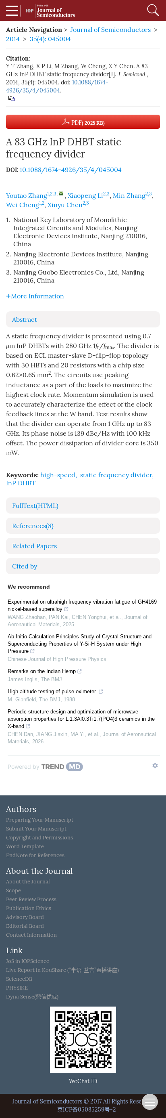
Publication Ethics (28, 908)
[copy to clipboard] (11, 97)
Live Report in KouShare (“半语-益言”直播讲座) (62, 970)
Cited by (24, 566)
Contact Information (31, 935)
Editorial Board (25, 926)
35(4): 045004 (50, 39)
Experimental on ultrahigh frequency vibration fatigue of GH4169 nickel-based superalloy (82, 605)
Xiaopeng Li (85, 195)
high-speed (57, 475)
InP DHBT (20, 483)
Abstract (24, 319)
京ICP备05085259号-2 (86, 1109)
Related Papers (34, 546)
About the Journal (28, 882)
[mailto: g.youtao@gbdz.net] (61, 193)
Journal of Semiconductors (111, 30)
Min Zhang (129, 195)
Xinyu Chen (65, 205)
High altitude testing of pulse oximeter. (52, 691)
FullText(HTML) (35, 506)
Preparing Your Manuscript (39, 820)
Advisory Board (25, 917)
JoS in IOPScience (27, 961)
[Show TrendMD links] (155, 765)
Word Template (25, 846)
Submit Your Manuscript (36, 829)
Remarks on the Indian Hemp (42, 671)
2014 (13, 39)
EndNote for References (35, 855)
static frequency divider (116, 475)
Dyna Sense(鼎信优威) (32, 997)
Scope (13, 890)
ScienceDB (19, 979)
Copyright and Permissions (39, 838)
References (33, 526)
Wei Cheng (22, 205)
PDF (87, 123)
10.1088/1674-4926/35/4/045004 (71, 170)
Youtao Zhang (26, 195)
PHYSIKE (17, 988)
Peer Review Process (31, 899)
